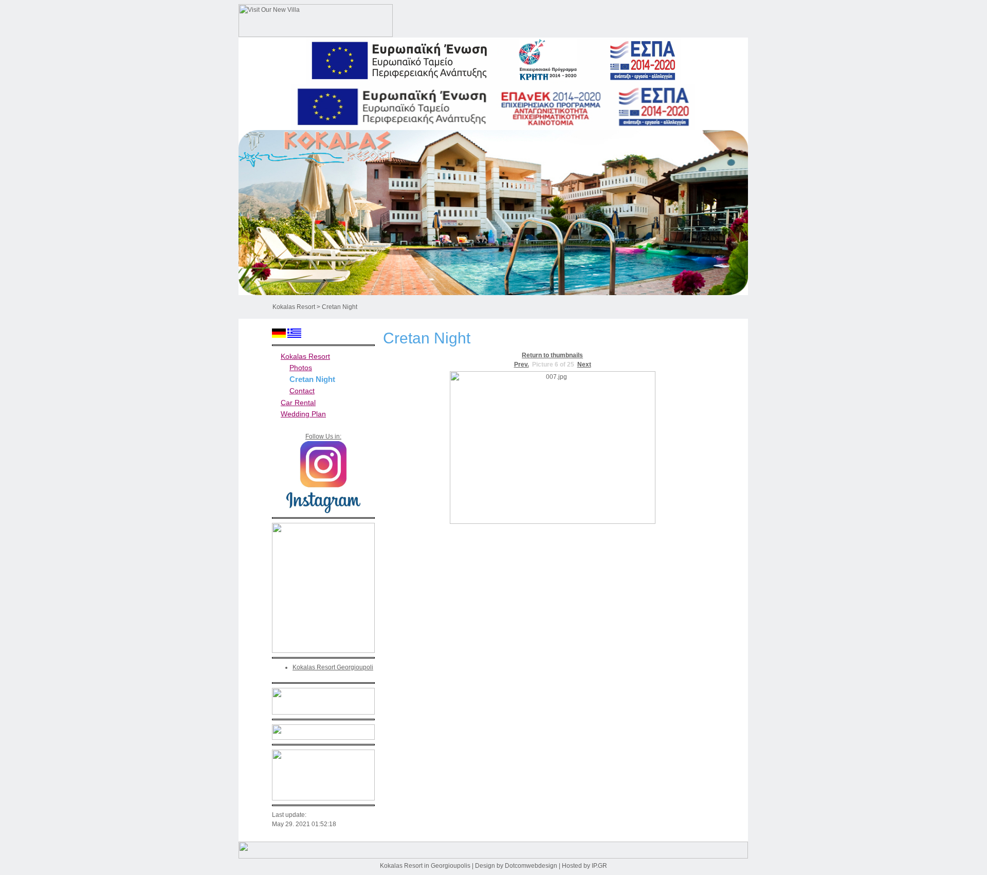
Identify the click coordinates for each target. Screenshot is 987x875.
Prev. (521, 364)
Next (584, 364)
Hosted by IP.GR (584, 865)
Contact (302, 391)
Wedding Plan (303, 414)
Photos (300, 367)
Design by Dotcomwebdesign (516, 865)
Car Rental (298, 402)
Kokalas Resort (293, 307)
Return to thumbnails (552, 355)
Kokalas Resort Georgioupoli (333, 667)
